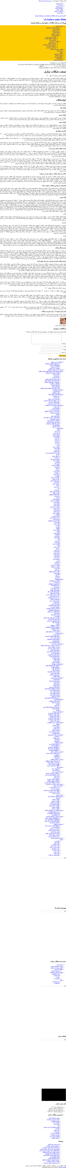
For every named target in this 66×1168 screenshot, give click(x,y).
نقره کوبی (57, 570)
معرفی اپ (57, 978)
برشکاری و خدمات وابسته (53, 773)
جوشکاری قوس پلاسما (53, 779)
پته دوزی (57, 443)
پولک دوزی (57, 448)
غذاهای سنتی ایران (55, 1136)
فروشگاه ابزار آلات (55, 365)
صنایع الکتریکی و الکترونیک (55, 394)
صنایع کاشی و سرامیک (53, 611)
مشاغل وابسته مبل (54, 822)
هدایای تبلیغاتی (56, 426)
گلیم (58, 545)
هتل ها (58, 710)
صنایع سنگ (57, 684)
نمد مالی (57, 576)
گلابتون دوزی (56, 543)
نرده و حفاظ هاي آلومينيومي (52, 697)
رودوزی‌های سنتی (55, 480)
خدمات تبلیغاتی (56, 35)
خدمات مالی (56, 32)
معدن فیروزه (56, 850)
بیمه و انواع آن (56, 981)
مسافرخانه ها (56, 708)
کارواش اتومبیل (55, 385)
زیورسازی (57, 490)
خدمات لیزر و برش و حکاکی (52, 411)
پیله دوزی (57, 449)
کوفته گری (57, 537)
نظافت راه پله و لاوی (54, 764)
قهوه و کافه (56, 659)
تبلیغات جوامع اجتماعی (50, 38)
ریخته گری (57, 482)
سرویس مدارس (55, 788)
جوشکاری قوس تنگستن (53, 781)
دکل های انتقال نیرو (54, 744)
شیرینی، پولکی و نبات (54, 647)
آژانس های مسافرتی (54, 701)
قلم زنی (57, 525)
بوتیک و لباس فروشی (54, 830)
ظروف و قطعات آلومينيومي (52, 688)
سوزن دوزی (56, 508)
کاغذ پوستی (56, 533)
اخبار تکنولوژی (56, 974)
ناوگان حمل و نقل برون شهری (51, 790)
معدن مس (57, 851)
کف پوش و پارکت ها (54, 619)
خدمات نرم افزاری (55, 41)
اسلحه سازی (56, 436)
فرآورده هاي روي (55, 691)
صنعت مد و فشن (58, 824)
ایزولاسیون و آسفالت (54, 583)
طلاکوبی (57, 514)
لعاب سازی (56, 547)
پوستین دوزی (56, 446)
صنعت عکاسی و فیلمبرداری (55, 796)
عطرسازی (57, 1131)
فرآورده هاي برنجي (54, 690)
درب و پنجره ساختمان (54, 597)
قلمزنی (58, 526)
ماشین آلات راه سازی (54, 713)
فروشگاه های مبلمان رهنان (52, 818)
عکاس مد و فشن (55, 802)
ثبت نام (41, 0)
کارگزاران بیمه (56, 768)
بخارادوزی (57, 437)
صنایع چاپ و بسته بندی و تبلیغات (54, 405)
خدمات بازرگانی (55, 33)
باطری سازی (56, 374)
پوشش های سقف (55, 590)
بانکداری (57, 1128)
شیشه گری (57, 510)
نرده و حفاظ (56, 630)
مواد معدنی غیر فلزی (54, 855)
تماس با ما (60, 13)
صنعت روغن (59, 795)
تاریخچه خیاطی (56, 1138)
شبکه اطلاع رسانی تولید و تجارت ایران (49, 1150)
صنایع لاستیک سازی (54, 642)
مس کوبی (57, 550)
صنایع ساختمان (59, 579)
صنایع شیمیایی (59, 633)
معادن (61, 839)
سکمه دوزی (56, 502)
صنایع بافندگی (56, 725)
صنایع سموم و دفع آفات (53, 639)
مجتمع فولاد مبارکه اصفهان (52, 1153)
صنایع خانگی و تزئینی (54, 402)
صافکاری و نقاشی (55, 383)
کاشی (58, 531)
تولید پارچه (57, 1124)
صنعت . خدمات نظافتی (56, 759)
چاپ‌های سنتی (56, 456)
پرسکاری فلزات (55, 667)
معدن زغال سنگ (55, 845)
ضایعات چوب (56, 1122)
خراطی (58, 468)
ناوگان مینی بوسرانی (54, 791)
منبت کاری (57, 557)
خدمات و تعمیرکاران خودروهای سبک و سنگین (50, 371)
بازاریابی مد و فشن (54, 828)
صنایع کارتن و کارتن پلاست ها (52, 417)
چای (58, 1125)
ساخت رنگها (56, 493)
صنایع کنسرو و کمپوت (54, 654)
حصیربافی (57, 463)
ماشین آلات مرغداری (54, 719)
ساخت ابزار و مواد (55, 491)
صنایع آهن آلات (56, 668)
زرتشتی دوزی (56, 483)
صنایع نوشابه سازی (54, 656)
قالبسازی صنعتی (55, 366)
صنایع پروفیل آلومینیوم (53, 671)
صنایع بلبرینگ (56, 670)
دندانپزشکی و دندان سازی (53, 753)
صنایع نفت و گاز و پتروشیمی (55, 734)
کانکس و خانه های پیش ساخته (52, 617)
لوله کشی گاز (56, 622)
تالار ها (58, 704)
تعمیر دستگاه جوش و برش (52, 774)
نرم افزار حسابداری (51, 47)
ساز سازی (57, 496)
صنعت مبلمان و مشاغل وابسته (54, 816)
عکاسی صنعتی (56, 807)
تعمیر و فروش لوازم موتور (52, 379)
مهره (58, 560)
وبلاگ (61, 52)
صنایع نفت (57, 741)
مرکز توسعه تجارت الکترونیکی (51, 1155)
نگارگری (57, 574)
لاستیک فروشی (55, 386)
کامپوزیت (57, 616)
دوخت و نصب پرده (55, 600)
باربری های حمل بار (54, 787)
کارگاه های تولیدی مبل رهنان (52, 821)
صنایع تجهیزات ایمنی (54, 681)
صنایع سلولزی (56, 733)
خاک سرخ (57, 841)
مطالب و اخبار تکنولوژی (56, 972)
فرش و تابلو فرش (55, 517)
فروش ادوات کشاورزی (53, 813)
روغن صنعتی (56, 738)
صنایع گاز (57, 739)
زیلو (59, 488)
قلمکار (58, 528)
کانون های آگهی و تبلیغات (53, 423)
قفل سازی (57, 522)
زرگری (58, 485)
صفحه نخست (59, 3)
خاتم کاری (57, 466)
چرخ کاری (57, 457)
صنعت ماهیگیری (55, 1121)
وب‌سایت (63, 352)
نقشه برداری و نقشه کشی (53, 631)
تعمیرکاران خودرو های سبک (52, 380)
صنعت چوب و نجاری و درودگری (54, 784)
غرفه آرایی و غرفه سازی (53, 422)
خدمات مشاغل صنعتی (57, 966)
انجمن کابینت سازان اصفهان (55, 369)
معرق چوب (57, 553)
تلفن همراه (57, 975)
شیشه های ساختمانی (54, 610)
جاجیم (58, 454)
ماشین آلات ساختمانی (54, 714)
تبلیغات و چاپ (52, 40)
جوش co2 (57, 776)
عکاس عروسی (55, 801)
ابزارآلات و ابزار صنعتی (57, 362)
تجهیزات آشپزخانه (55, 593)
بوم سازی (57, 440)
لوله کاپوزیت (56, 391)
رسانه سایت (59, 58)
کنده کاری (57, 536)
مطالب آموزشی (58, 53)
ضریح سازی (56, 511)
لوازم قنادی (56, 660)
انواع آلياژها (57, 679)
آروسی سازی (56, 434)
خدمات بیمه (56, 29)
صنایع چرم (57, 727)
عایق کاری (57, 613)
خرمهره (57, 470)
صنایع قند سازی (55, 653)
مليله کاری (57, 556)
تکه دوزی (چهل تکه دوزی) (53, 453)
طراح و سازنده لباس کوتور (52, 833)
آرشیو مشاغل (59, 6)
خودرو (58, 977)
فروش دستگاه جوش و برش (52, 782)
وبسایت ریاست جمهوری (53, 1161)
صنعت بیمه (60, 767)
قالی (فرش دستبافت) (54, 520)
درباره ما (60, 5)
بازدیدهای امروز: (58, 1107)
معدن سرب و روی (55, 847)
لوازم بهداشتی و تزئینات (53, 620)
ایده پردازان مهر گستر (54, 1144)
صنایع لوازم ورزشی (54, 687)
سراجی (58, 497)
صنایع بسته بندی (55, 416)
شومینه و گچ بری (55, 607)
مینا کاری (57, 562)
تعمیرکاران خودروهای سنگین (52, 382)
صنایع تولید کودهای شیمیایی (52, 636)
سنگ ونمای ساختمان (54, 605)
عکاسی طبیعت (55, 808)
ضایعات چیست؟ (55, 1133)
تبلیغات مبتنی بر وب (51, 37)
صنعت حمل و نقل (58, 785)
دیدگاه (64, 343)
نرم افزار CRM (52, 43)
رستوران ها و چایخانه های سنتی (51, 707)
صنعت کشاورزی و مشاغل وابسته (54, 810)
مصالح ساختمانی (55, 628)
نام (65, 346)
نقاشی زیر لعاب (55, 567)
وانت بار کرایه (56, 793)
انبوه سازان (57, 582)
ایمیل (64, 349)
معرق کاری (56, 554)
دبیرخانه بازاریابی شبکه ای (53, 1146)
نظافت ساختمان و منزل (53, 765)
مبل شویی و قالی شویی (53, 762)
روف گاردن (56, 602)
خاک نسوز (57, 842)
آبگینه (58, 429)
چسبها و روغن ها (55, 459)
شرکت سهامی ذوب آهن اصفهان (51, 1152)
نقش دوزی (57, 573)
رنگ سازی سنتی (55, 477)
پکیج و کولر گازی (55, 588)
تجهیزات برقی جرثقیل (54, 399)
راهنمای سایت (59, 8)
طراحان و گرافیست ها (53, 420)
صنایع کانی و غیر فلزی (57, 677)
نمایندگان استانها (58, 60)
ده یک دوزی (56, 474)
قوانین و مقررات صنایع (57, 49)
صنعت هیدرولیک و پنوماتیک (52, 363)
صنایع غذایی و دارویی (57, 644)
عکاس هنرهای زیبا (55, 804)
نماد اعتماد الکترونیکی (54, 1158)
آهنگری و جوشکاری (54, 580)
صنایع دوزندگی (56, 730)
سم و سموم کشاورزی (54, 811)
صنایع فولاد (57, 676)
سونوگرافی (57, 756)
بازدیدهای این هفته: (57, 1108)
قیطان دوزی (56, 530)
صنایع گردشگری (58, 699)
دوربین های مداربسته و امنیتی (52, 400)
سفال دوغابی (56, 499)
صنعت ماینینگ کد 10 (54, 1118)
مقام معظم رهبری (55, 1156)
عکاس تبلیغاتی (56, 799)
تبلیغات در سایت (58, 11)
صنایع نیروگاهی (59, 742)
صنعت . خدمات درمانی (57, 751)
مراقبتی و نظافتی (55, 625)
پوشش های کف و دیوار (53, 591)
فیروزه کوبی (56, 519)
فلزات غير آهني (55, 696)
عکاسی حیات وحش (54, 805)
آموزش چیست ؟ (55, 1135)
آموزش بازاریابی (55, 970)
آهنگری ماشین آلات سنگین (52, 372)
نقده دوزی (57, 568)
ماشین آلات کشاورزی (54, 717)
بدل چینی (57, 439)
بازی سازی (57, 1130)
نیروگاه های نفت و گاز (54, 748)
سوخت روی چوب (55, 506)
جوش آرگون (56, 778)
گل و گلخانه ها (56, 815)
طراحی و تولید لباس (54, 835)
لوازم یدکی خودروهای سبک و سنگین (50, 388)
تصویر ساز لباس (55, 831)
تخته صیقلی (56, 451)
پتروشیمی (57, 736)
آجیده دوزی (57, 433)
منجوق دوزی (56, 559)
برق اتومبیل (56, 376)
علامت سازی (56, 516)
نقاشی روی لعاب (55, 565)
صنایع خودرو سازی (55, 674)
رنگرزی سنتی (56, 479)
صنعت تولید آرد (56, 657)
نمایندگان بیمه (56, 770)
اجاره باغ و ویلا (56, 702)
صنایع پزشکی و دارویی (54, 648)
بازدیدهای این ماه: (58, 1110)
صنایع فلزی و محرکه (57, 664)
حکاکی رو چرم (56, 465)
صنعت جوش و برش (57, 771)
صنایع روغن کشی (55, 650)
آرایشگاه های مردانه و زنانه (52, 825)
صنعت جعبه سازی (55, 419)
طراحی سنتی (56, 513)
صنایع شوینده (56, 640)
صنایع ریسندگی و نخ (54, 731)
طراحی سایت (62, 1167)
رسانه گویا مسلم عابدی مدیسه (51, 1147)
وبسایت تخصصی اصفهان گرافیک (51, 1159)
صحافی (58, 414)
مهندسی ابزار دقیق (55, 368)
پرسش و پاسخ (59, 55)
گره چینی (57, 540)
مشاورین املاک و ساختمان (52, 627)
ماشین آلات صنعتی (55, 716)
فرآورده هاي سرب (55, 693)
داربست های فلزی (55, 596)
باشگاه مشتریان (58, 57)
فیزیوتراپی (57, 758)
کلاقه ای (57, 534)
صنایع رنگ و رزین (55, 637)
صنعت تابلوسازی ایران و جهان (52, 1127)
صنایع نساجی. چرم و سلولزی (55, 722)
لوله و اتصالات (56, 392)
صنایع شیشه (56, 685)
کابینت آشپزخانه (55, 614)
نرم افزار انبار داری (51, 46)
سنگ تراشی (56, 505)
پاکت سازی (56, 406)
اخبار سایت (60, 50)
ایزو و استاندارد (56, 30)
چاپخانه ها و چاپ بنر (54, 409)
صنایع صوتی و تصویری (54, 403)
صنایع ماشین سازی (57, 711)
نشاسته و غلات (56, 662)
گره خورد (57, 542)
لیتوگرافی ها (56, 425)
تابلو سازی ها (56, 408)
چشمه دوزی (56, 460)
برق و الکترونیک (55, 585)
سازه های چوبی (55, 604)
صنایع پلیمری (56, 634)
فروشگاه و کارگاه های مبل (52, 819)
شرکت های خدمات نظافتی (52, 761)
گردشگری (57, 983)
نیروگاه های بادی (55, 745)
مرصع (58, 548)
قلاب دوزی (57, 523)
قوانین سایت (59, 9)
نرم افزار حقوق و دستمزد (49, 44)
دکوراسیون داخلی (55, 599)
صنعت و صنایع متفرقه (57, 838)
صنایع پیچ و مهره (55, 673)
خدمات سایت (59, 26)
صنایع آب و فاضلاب (57, 389)
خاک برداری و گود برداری (53, 594)
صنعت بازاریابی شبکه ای (53, 1119)
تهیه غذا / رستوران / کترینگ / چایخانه (50, 645)
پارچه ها (57, 442)
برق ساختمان (56, 396)
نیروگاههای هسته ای (54, 750)
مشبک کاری (56, 551)
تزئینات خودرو (56, 377)
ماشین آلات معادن (55, 721)
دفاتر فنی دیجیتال (55, 413)
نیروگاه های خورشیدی (54, 747)
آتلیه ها (58, 798)
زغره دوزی (57, 486)
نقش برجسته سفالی (54, 571)
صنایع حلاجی (56, 728)
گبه (59, 539)
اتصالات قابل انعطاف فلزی (52, 665)
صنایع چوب (57, 682)
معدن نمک (57, 853)
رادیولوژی (57, 754)
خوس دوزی (56, 471)
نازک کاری (57, 563)
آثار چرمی (57, 431)
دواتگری (57, 476)
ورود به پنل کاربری (47, 0)
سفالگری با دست (55, 500)
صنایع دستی (59, 428)
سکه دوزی (57, 503)
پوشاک (58, 724)
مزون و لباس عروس (54, 836)
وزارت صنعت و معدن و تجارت (51, 1163)
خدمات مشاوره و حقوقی (53, 27)
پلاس (58, 445)
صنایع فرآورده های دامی (53, 651)
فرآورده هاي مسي (55, 694)
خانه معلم (57, 705)
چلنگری (57, 462)
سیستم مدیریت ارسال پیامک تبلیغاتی (50, 1149)
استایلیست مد (56, 827)
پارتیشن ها (57, 587)
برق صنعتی (57, 397)
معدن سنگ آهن (55, 848)
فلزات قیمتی (56, 844)
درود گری (57, 473)
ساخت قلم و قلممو (54, 494)
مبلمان (58, 624)
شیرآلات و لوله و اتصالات (53, 608)
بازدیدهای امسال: (58, 1111)
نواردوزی (57, 577)
